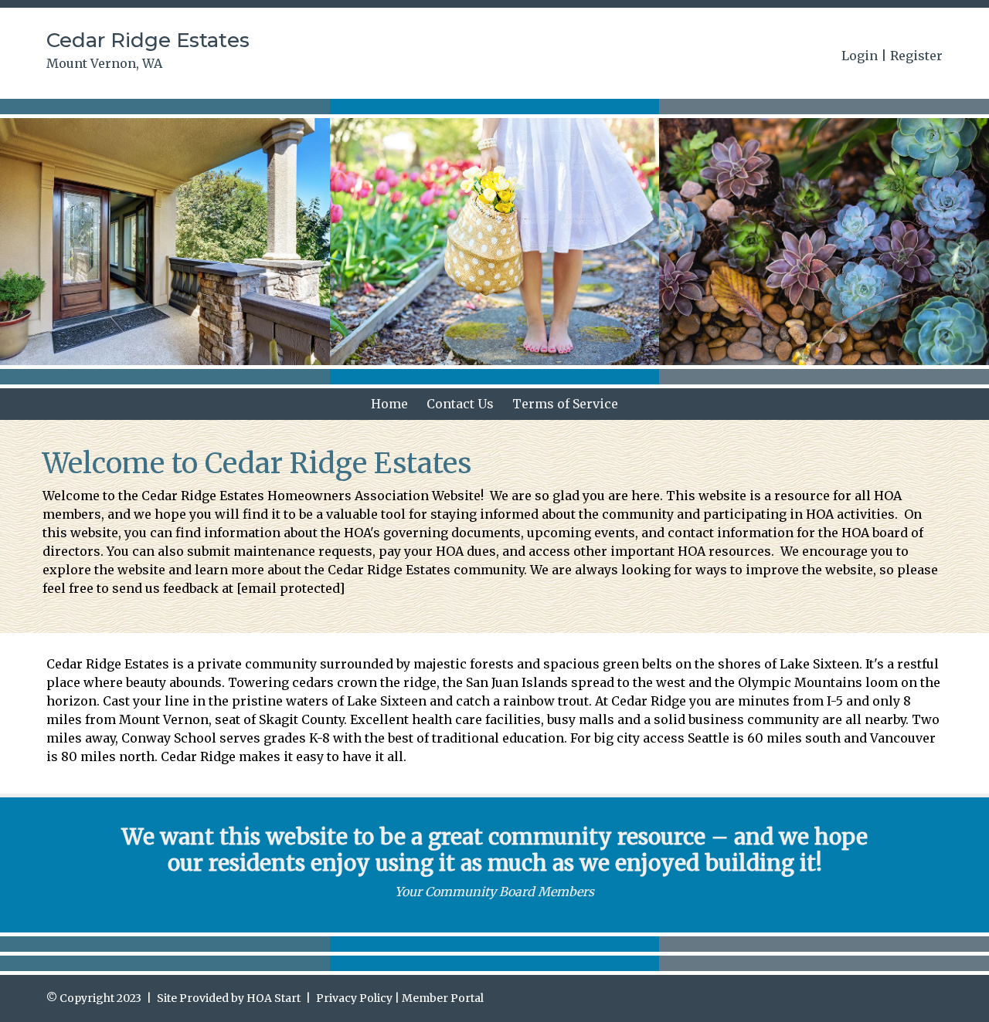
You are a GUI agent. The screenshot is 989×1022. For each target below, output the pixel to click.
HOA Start (273, 998)
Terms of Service (565, 403)
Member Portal (443, 998)
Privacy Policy (354, 998)
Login (859, 55)
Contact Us (460, 403)
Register (916, 55)
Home (389, 403)
